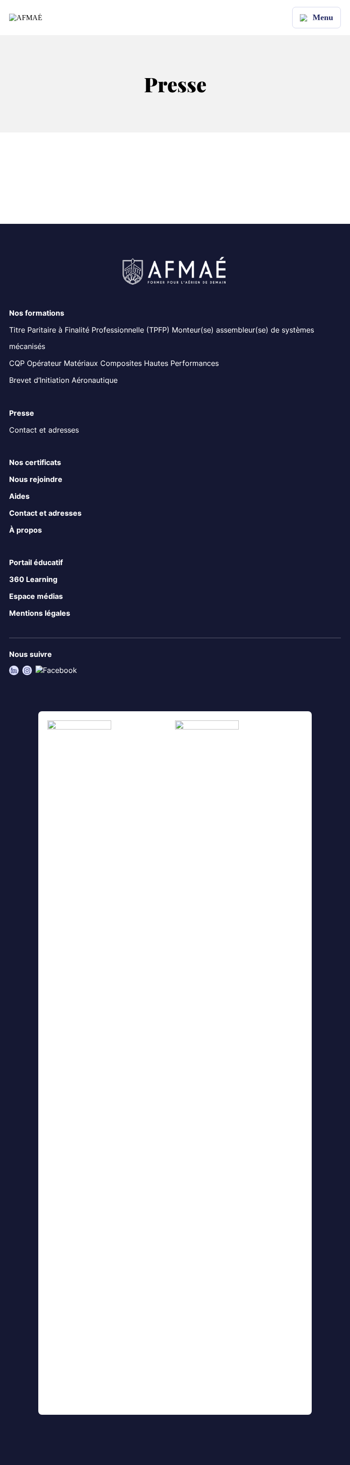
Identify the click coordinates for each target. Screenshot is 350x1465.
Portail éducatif (36, 562)
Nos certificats (35, 462)
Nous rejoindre (35, 479)
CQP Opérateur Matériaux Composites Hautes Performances (114, 363)
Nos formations (36, 312)
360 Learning (33, 579)
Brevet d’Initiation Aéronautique (63, 380)
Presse (21, 413)
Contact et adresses (44, 429)
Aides (19, 496)
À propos (25, 529)
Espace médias (36, 596)
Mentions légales (39, 613)
